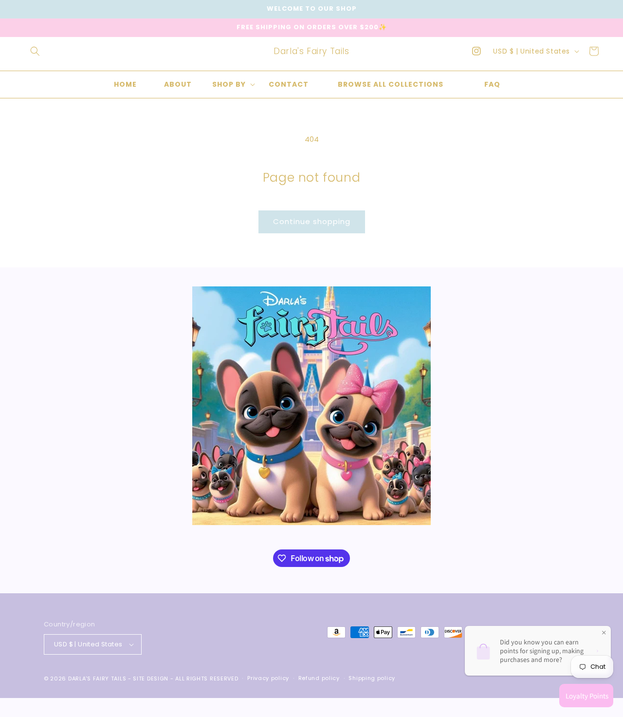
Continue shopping (311, 221)
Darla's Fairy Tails (97, 678)
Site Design (150, 678)
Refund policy (319, 678)
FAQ (492, 84)
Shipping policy (371, 678)
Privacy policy (268, 678)
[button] (35, 51)
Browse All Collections (390, 84)
